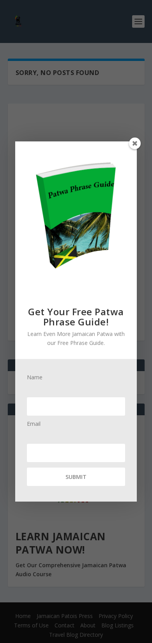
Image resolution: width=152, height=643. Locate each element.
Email (34, 424)
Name (34, 377)
